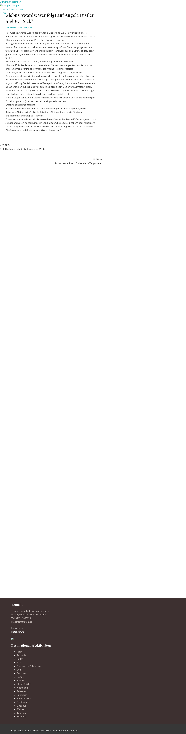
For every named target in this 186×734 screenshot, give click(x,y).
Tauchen (21, 712)
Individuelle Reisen (14, 22)
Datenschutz (17, 631)
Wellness (21, 716)
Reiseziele (10, 47)
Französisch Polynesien (29, 666)
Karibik (20, 680)
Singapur (21, 705)
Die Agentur (11, 60)
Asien (19, 651)
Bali (19, 662)
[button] (9, 83)
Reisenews (22, 691)
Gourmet (21, 673)
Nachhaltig (22, 687)
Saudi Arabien (24, 698)
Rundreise (22, 694)
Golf (19, 669)
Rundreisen (11, 35)
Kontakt (9, 72)
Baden (20, 658)
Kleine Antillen (24, 684)
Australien (22, 655)
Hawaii (20, 676)
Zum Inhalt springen (10, 1)
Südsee (20, 709)
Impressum (17, 628)
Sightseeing (23, 702)
